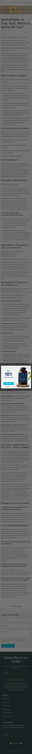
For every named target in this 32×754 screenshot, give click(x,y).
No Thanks (8, 386)
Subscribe (8, 383)
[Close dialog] (30, 367)
